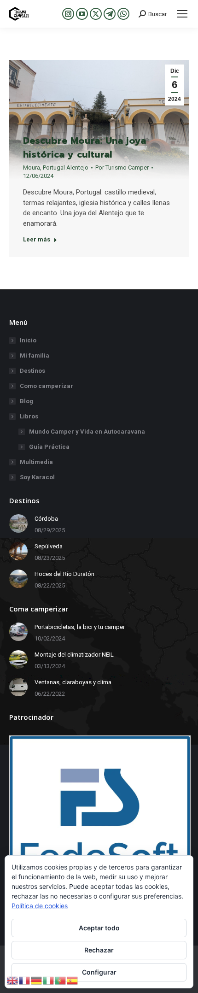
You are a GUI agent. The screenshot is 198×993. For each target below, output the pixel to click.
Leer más (36, 239)
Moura (31, 167)
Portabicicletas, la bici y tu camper (80, 626)
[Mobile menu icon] (182, 13)
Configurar (99, 972)
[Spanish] (73, 979)
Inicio (28, 340)
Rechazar (99, 950)
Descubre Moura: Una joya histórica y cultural (84, 147)
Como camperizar (46, 385)
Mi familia (34, 355)
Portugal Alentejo (65, 167)
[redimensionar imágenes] (18, 523)
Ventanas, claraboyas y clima (73, 682)
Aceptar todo (99, 928)
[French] (25, 979)
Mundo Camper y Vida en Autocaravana (87, 431)
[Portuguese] (61, 979)
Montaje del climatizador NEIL (74, 654)
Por (122, 167)
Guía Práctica (49, 446)
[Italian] (49, 979)
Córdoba (46, 518)
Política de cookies (40, 906)
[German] (37, 979)
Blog (26, 401)
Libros (29, 416)
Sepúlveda (49, 546)
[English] (13, 979)
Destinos (32, 370)
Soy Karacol (37, 477)
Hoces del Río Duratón (64, 573)
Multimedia (36, 461)
